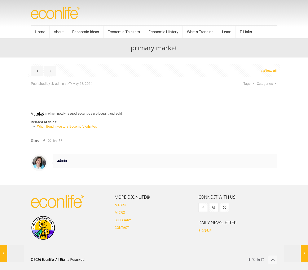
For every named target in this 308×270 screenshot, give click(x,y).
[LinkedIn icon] (258, 260)
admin (59, 84)
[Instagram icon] (262, 260)
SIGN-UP (205, 231)
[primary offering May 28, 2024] (296, 253)
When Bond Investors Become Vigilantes (67, 126)
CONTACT (122, 228)
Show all (270, 71)
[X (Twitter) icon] (253, 260)
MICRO (120, 213)
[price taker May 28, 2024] (12, 253)
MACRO (120, 205)
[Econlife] (55, 12)
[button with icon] (203, 207)
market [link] (39, 113)
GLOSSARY (123, 220)
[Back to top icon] (272, 260)
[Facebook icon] (249, 260)
